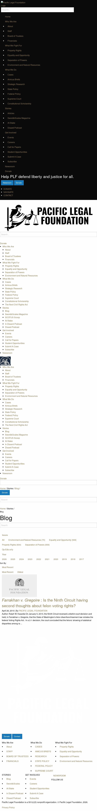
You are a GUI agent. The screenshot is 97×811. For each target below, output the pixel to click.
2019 (64, 559)
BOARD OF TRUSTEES (17, 756)
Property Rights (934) (11, 544)
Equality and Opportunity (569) (62, 539)
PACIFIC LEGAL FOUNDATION (33, 610)
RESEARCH (41, 756)
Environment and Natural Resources (24, 64)
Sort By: (3, 563)
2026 (4, 559)
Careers (11, 142)
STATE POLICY (42, 761)
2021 (47, 559)
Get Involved (10, 132)
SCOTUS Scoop (12, 317)
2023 (30, 559)
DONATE (8, 188)
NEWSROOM (59, 775)
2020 (56, 559)
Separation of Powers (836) (37, 544)
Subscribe (12, 161)
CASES (38, 746)
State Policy (13, 89)
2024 (21, 559)
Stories (8, 108)
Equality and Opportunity (19, 55)
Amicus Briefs (14, 79)
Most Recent (7, 567)
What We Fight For (13, 45)
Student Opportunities (17, 151)
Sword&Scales (13, 783)
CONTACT (8, 195)
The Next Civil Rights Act (16, 304)
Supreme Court (14, 98)
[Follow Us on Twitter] (59, 785)
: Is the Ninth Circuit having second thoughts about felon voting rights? (45, 602)
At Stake (11, 122)
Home (7, 16)
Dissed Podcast (15, 127)
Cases (10, 74)
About (10, 26)
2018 (73, 559)
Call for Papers (14, 147)
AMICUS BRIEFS (43, 751)
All (3, 539)
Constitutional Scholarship (19, 103)
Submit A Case (14, 156)
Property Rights (14, 50)
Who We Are (10, 21)
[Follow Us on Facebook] (59, 782)
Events (11, 137)
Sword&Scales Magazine (19, 118)
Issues (5, 535)
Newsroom (10, 166)
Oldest (20, 572)
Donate (8, 171)
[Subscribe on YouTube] (59, 788)
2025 (13, 559)
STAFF (9, 751)
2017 (81, 559)
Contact (17, 736)
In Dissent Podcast (13, 323)
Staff (10, 31)
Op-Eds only (7, 549)
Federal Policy (14, 93)
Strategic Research (16, 84)
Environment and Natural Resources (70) (26, 539)
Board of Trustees (15, 35)
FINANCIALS (12, 761)
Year (4, 554)
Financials (12, 40)
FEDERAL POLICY (44, 765)
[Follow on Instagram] (59, 791)
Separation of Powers (17, 60)
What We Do (10, 69)
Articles (11, 113)
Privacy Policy (8, 807)
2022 (38, 559)
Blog (7, 310)
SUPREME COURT (44, 770)
